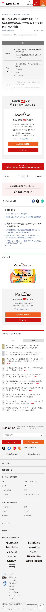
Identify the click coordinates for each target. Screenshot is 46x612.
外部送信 (11, 598)
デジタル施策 (6, 490)
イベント (5, 523)
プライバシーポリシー (15, 595)
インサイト (6, 494)
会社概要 (11, 589)
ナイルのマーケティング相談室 (16, 214)
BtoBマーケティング (31, 481)
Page (7, 53)
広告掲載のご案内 (12, 454)
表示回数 (19, 69)
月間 (33, 341)
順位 (17, 72)
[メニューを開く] (3, 3)
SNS (25, 490)
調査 (25, 507)
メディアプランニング (31, 494)
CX (35, 35)
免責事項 (11, 586)
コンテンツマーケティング (25, 35)
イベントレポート (7, 35)
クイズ (26, 511)
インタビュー (6, 507)
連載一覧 (5, 515)
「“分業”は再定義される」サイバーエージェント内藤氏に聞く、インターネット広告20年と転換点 (24, 409)
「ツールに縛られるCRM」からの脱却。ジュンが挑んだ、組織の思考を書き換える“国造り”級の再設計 (24, 353)
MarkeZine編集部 (7, 30)
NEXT (39, 176)
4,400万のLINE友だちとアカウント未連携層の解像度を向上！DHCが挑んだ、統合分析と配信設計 (24, 382)
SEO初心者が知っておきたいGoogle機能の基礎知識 (23, 217)
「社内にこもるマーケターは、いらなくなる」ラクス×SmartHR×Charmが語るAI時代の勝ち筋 (24, 395)
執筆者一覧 (28, 515)
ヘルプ (11, 574)
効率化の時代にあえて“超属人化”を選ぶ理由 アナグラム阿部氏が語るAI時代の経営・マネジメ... (23, 236)
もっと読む (8, 245)
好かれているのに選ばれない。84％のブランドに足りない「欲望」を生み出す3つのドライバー (24, 375)
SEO (15, 35)
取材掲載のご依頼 (34, 454)
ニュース (5, 463)
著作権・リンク (13, 577)
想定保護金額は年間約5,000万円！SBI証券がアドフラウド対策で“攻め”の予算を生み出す (23, 231)
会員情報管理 (13, 583)
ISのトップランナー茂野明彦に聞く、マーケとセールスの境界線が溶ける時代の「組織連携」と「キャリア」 (24, 360)
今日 (12, 341)
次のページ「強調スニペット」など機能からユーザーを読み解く (23, 166)
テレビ (4, 486)
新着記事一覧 (7, 470)
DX (3, 481)
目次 (23, 43)
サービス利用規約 (14, 592)
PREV (7, 176)
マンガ (4, 511)
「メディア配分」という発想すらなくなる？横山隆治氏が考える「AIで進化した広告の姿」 (24, 402)
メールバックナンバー (24, 139)
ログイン (24, 150)
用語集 (4, 530)
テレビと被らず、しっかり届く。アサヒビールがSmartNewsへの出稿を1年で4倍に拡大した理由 (22, 346)
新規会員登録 (23, 144)
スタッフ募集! (13, 580)
